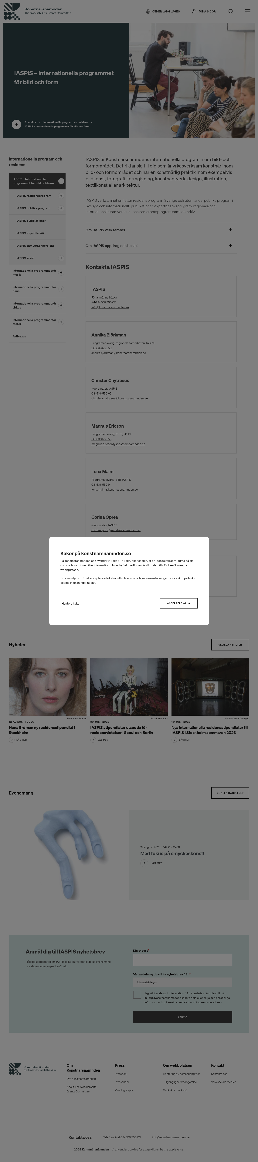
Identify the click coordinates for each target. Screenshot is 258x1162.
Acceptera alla (178, 603)
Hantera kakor (71, 603)
